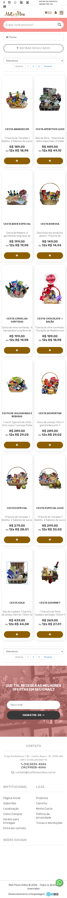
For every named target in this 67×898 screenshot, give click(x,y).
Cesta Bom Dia (50, 223)
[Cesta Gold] (17, 573)
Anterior (19, 66)
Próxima (48, 66)
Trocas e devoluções (49, 823)
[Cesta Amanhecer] (17, 99)
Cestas (13, 37)
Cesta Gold (17, 602)
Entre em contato (48, 2)
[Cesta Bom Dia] (50, 194)
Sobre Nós (9, 803)
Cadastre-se (46, 4)
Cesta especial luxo (50, 508)
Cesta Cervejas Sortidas (17, 320)
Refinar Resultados (34, 48)
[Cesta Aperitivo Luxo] (50, 99)
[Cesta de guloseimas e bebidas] (17, 383)
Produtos (42, 798)
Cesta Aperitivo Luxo (50, 129)
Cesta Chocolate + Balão (50, 320)
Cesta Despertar (50, 413)
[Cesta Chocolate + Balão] (50, 289)
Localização (11, 808)
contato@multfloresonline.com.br (35, 772)
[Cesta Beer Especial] (17, 194)
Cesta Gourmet (49, 602)
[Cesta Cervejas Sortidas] (17, 289)
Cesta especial (17, 508)
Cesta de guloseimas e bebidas (17, 414)
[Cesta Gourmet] (50, 573)
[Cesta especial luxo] (50, 478)
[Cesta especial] (17, 478)
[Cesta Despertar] (50, 383)
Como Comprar (12, 814)
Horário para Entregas (11, 821)
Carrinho (41, 803)
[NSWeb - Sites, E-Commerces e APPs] (52, 894)
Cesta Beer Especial (17, 223)
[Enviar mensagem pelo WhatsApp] (59, 882)
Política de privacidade (43, 815)
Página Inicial (11, 798)
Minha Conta (44, 808)
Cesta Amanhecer (17, 129)
